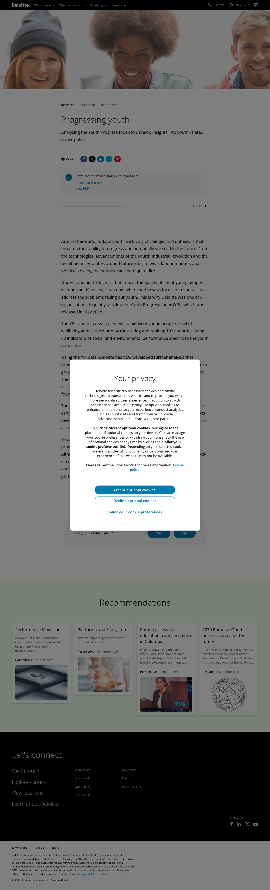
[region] (135, 444)
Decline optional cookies (135, 500)
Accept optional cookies (135, 489)
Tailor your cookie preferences (135, 512)
